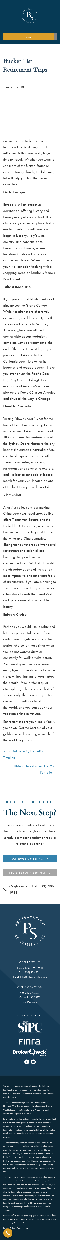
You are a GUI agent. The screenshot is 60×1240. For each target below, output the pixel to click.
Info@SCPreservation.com (33, 977)
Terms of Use (23, 1228)
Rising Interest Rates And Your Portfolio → (35, 769)
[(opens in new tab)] (30, 1026)
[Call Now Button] (7, 1233)
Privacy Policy (9, 1228)
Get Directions (30, 1002)
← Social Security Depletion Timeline (23, 754)
